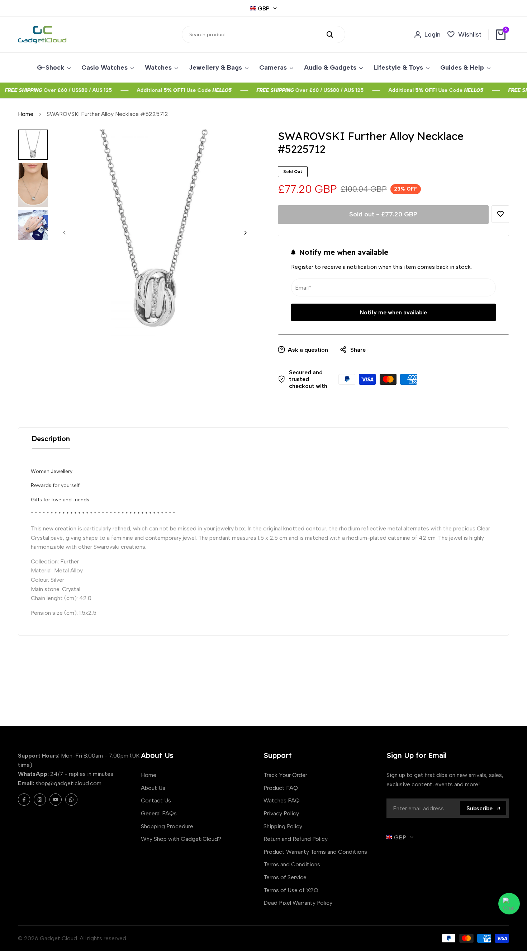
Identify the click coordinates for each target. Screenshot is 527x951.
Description (51, 438)
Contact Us (156, 800)
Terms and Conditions (292, 864)
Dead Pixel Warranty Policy (298, 902)
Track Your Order (285, 775)
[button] (500, 214)
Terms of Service (285, 877)
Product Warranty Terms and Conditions (315, 851)
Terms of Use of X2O (291, 890)
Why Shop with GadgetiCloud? (181, 838)
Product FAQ (281, 787)
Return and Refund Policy (296, 838)
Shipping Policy (283, 826)
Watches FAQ (282, 800)
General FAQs (159, 813)
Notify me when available (393, 312)
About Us (153, 787)
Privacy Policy (281, 813)
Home (25, 114)
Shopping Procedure (167, 826)
